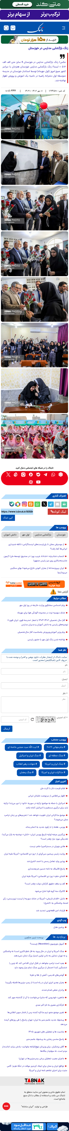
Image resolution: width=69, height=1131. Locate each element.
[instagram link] (23, 474)
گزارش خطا (63, 592)
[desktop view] (13, 27)
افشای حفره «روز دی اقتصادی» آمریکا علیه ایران (43, 876)
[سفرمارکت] (34, 584)
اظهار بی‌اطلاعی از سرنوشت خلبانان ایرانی (46, 796)
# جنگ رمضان (27, 772)
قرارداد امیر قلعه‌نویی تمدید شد (50, 910)
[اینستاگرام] (24, 504)
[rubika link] (60, 474)
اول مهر (25, 535)
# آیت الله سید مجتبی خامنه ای (23, 747)
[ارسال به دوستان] (57, 504)
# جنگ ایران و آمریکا (55, 764)
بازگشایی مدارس (43, 535)
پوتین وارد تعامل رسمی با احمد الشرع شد (46, 861)
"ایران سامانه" (27, 1107)
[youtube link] (38, 482)
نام (66, 665)
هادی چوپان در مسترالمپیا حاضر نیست (47, 846)
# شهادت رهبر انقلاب (26, 764)
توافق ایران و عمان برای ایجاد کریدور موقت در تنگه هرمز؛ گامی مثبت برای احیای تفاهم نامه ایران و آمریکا (37, 1068)
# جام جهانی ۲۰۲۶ (56, 747)
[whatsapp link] (53, 474)
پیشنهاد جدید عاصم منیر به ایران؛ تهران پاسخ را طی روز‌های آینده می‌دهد (35, 1022)
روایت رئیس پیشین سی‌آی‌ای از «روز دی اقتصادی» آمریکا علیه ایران (34, 854)
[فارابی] (34, 39)
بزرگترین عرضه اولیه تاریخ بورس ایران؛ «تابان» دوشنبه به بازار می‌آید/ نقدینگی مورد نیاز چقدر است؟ (35, 837)
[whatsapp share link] (37, 504)
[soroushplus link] (30, 474)
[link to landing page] (35, 28)
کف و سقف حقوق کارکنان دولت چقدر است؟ (45, 884)
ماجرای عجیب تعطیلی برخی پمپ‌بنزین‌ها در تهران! (41, 1059)
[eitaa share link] (31, 504)
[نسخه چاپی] (64, 504)
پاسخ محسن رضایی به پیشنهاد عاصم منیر (45, 1039)
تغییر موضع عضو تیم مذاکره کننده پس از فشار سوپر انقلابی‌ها (35, 1012)
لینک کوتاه (59, 511)
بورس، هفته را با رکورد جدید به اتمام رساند (45, 827)
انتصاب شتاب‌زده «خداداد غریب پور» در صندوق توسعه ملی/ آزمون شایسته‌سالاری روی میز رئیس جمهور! (35, 559)
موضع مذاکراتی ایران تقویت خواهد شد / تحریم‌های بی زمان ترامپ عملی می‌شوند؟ (36, 818)
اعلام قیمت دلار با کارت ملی (52, 788)
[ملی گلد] (34, 4)
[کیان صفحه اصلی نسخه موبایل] (34, 1126)
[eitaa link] (15, 474)
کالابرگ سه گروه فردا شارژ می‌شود (50, 891)
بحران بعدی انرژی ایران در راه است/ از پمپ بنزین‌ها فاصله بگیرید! (34, 983)
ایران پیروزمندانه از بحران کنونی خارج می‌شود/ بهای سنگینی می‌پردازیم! (38, 571)
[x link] (8, 474)
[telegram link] (45, 474)
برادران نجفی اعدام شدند (53, 990)
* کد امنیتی (62, 717)
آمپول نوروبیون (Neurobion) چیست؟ (47, 944)
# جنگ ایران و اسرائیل (30, 756)
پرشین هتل (58, 927)
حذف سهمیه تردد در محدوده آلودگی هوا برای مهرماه (41, 613)
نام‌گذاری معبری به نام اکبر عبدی (50, 1005)
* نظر (65, 693)
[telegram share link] (51, 504)
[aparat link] (30, 482)
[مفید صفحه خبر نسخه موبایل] (34, 15)
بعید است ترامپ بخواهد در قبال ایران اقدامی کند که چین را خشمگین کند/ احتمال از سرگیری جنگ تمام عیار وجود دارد (38, 966)
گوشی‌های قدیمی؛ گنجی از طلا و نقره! (47, 975)
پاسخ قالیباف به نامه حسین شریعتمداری (46, 869)
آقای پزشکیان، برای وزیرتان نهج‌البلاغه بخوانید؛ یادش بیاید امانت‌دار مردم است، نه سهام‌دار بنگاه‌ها (34, 1049)
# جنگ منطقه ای (57, 756)
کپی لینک (8, 518)
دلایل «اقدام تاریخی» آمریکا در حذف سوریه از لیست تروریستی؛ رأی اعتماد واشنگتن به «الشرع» (35, 901)
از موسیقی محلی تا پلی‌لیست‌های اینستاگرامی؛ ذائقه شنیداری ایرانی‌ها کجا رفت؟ (37, 547)
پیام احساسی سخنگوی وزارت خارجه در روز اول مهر (42, 605)
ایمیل (64, 679)
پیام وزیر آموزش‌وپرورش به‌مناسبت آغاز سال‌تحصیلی (41, 632)
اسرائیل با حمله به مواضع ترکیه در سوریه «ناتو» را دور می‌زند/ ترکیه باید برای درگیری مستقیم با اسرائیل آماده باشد (36, 806)
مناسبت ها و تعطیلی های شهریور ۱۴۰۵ (46, 1032)
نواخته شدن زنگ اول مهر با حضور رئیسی (46, 640)
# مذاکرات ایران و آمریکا (53, 772)
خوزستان (61, 535)
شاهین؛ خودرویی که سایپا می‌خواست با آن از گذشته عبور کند (36, 997)
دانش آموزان (10, 535)
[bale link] (38, 474)
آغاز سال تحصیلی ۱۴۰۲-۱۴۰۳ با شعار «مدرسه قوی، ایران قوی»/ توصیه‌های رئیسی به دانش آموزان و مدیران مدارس (37, 623)
